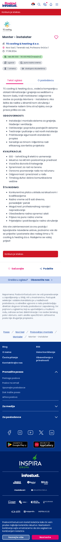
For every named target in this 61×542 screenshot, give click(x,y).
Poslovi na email (10, 382)
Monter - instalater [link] (38, 336)
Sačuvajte (18, 268)
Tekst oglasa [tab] (14, 80)
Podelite (48, 268)
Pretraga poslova (11, 378)
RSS (38, 346)
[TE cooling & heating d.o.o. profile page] (9, 27)
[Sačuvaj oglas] (56, 37)
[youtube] (30, 433)
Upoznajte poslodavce (13, 387)
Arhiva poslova (9, 397)
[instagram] (20, 433)
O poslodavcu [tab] (46, 80)
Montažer (18, 336)
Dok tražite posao (11, 392)
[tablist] (30, 80)
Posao (6, 332)
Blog (4, 346)
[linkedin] (52, 433)
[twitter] (41, 433)
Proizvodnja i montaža (41, 332)
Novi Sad (20, 332)
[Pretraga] (39, 4)
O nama (6, 352)
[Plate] (45, 4)
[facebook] (9, 433)
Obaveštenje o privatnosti (44, 359)
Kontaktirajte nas (12, 362)
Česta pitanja (10, 357)
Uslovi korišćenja (45, 352)
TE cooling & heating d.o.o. (22, 43)
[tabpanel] (30, 166)
